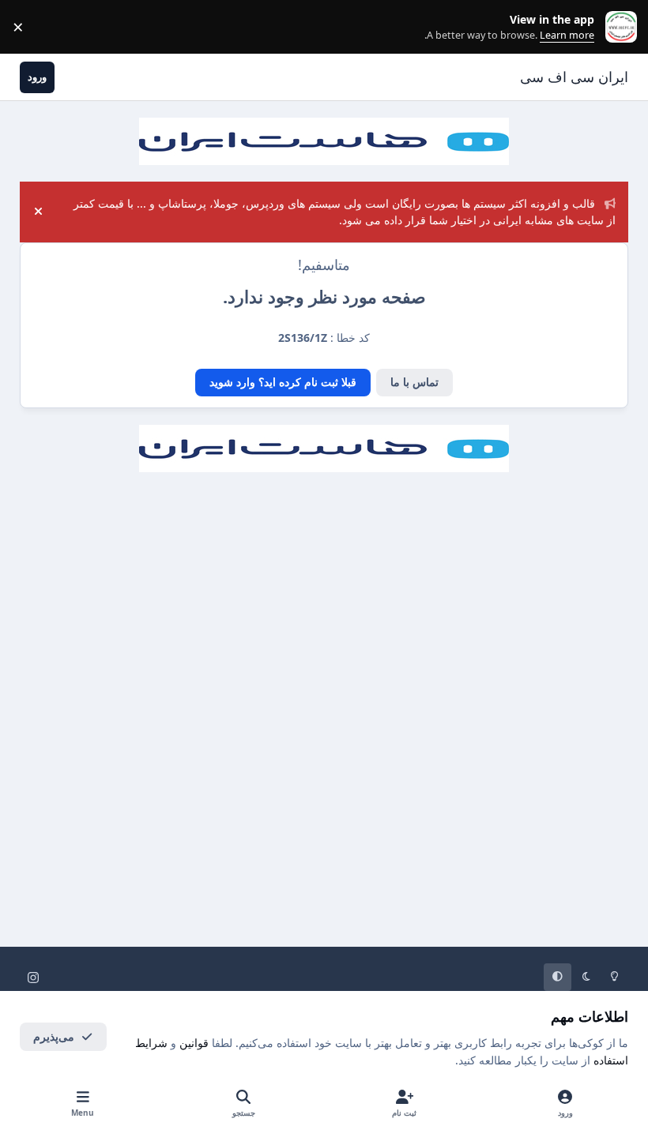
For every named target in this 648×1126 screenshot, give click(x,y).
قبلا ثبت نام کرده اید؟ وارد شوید (282, 381)
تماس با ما (414, 381)
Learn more (617, 27)
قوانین (194, 1042)
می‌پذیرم (53, 1036)
